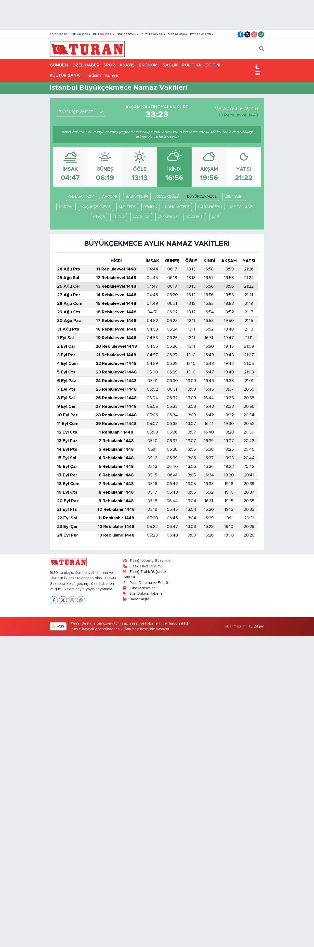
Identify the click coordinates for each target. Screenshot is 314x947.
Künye (111, 75)
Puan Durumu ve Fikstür (149, 583)
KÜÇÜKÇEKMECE (96, 207)
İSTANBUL (195, 217)
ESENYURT (234, 196)
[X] (63, 600)
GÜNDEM (59, 65)
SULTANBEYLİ (209, 207)
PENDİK (150, 207)
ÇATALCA (141, 217)
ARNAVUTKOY (81, 196)
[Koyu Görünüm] (257, 67)
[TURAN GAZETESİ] (87, 48)
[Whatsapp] (81, 600)
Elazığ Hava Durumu (146, 566)
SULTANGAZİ (241, 207)
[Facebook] (54, 600)
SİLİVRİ (99, 217)
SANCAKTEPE (177, 207)
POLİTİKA (191, 65)
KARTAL (66, 207)
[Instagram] (72, 600)
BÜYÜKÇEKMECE (202, 196)
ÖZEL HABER (85, 65)
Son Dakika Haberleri (147, 593)
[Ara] (261, 49)
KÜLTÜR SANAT (66, 75)
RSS (60, 626)
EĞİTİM (213, 65)
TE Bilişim (256, 626)
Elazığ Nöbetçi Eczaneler (151, 561)
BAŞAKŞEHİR (136, 196)
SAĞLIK (170, 65)
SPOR (109, 65)
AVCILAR (110, 196)
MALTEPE (127, 207)
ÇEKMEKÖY (167, 217)
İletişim (94, 75)
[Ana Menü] (257, 73)
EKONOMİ (148, 65)
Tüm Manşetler (142, 588)
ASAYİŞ (127, 65)
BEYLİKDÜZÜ (167, 196)
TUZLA (119, 217)
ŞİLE (215, 217)
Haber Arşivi (140, 599)
